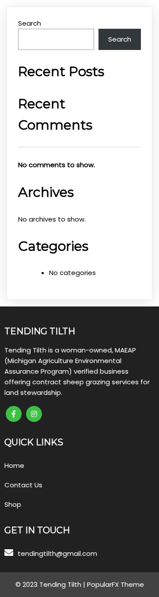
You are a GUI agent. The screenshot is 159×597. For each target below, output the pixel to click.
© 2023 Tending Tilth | (51, 584)
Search (29, 23)
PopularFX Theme (115, 584)
